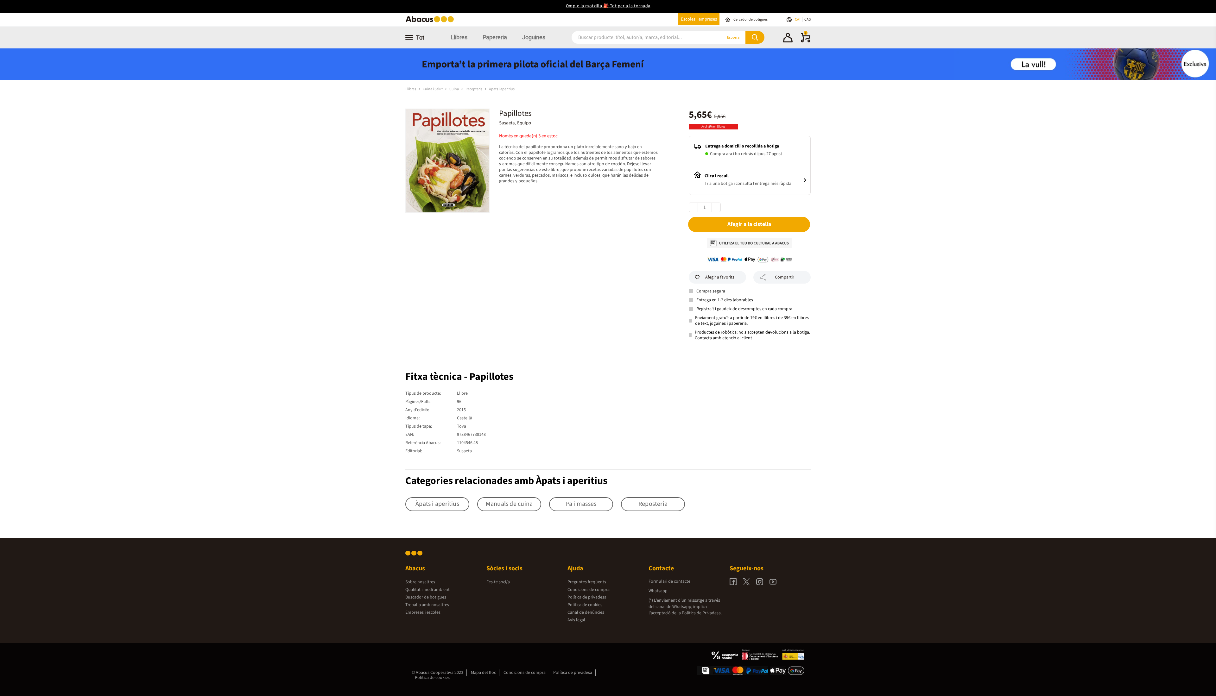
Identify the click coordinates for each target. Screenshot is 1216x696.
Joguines (533, 37)
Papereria (495, 37)
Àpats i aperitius (502, 89)
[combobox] (639, 37)
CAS (807, 19)
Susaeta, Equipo (515, 123)
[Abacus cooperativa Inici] (431, 21)
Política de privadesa (586, 597)
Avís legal (576, 620)
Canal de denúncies (585, 612)
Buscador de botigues (425, 597)
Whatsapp (658, 591)
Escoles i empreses (699, 19)
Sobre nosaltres (420, 582)
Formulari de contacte (669, 581)
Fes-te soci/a (498, 582)
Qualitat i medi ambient (427, 589)
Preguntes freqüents (586, 582)
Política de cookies (584, 605)
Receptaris (474, 89)
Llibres (459, 37)
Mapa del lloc (483, 672)
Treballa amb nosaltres (427, 605)
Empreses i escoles (422, 612)
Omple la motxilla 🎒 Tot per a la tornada (608, 6)
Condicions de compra (588, 589)
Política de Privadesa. (702, 613)
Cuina (454, 89)
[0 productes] (806, 41)
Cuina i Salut (433, 89)
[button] (788, 39)
